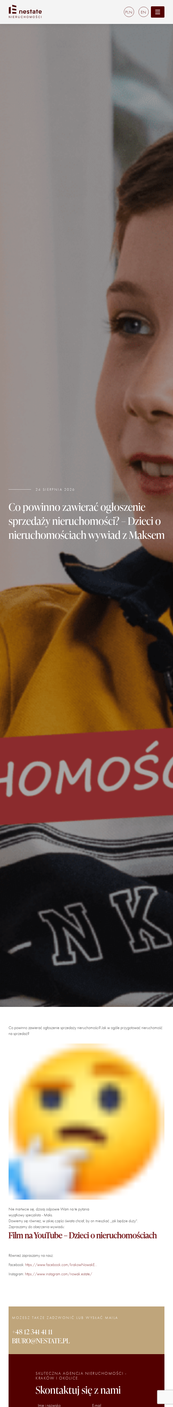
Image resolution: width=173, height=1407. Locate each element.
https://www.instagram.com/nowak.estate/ (58, 1274)
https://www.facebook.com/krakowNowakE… (61, 1264)
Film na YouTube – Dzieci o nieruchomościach (83, 1235)
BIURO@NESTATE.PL (41, 1340)
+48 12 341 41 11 (32, 1331)
